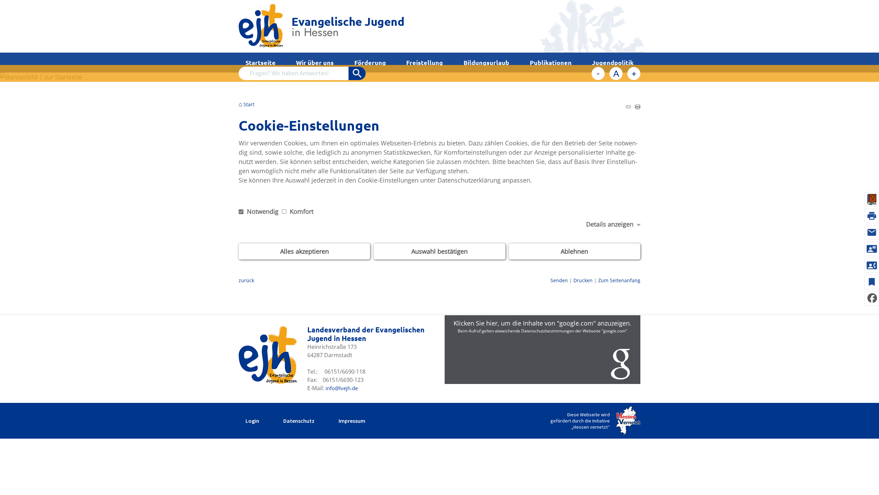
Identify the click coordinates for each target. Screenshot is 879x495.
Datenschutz (299, 420)
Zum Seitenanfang (619, 280)
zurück (246, 280)
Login (252, 420)
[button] (542, 349)
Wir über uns (315, 62)
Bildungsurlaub (486, 62)
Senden (559, 280)
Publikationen (551, 62)
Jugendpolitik (612, 62)
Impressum (352, 420)
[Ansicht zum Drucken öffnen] (637, 107)
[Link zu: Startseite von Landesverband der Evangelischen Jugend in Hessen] (321, 26)
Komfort (300, 211)
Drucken (583, 280)
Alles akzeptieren (304, 251)
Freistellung (424, 62)
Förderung (370, 62)
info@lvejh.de (342, 388)
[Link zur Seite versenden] (628, 107)
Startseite (261, 62)
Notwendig (262, 211)
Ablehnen (574, 251)
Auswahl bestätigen (439, 251)
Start (248, 104)
